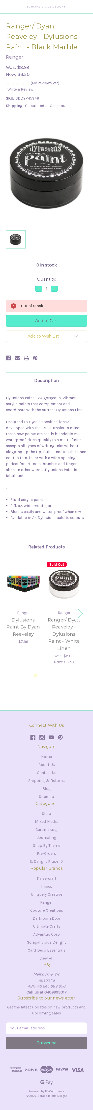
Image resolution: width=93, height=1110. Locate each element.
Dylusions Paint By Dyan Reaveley (23, 627)
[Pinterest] (35, 358)
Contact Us (46, 772)
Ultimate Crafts (46, 926)
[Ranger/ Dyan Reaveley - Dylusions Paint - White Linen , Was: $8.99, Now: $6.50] (64, 584)
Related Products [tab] (46, 547)
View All (46, 958)
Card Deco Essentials (46, 950)
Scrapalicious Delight (46, 942)
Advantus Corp (46, 934)
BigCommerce (54, 1091)
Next (80, 613)
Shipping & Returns (46, 780)
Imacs (46, 886)
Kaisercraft (46, 878)
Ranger (46, 902)
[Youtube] (51, 737)
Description (46, 380)
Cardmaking (46, 829)
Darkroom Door (47, 918)
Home (46, 756)
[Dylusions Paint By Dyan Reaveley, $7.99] (23, 584)
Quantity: (46, 279)
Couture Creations (46, 910)
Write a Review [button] (20, 89)
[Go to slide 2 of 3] (43, 675)
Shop (46, 813)
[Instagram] (42, 737)
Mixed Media (46, 821)
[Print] (26, 358)
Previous (7, 613)
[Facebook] (8, 358)
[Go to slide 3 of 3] (51, 675)
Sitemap (46, 796)
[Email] (17, 358)
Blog (46, 788)
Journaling (46, 837)
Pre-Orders (46, 853)
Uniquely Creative (46, 894)
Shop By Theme (46, 845)
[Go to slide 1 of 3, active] (35, 675)
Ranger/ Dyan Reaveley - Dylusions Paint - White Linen (64, 634)
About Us (46, 764)
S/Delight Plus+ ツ (46, 861)
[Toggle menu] (7, 7)
